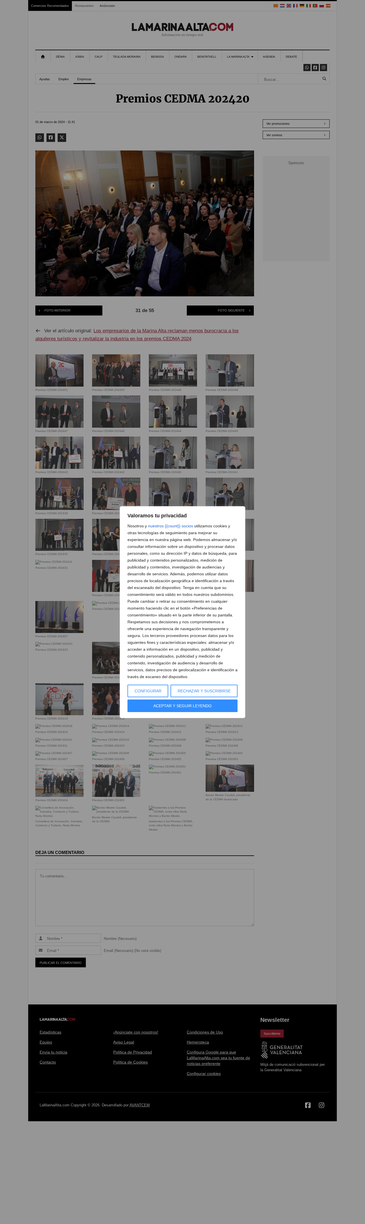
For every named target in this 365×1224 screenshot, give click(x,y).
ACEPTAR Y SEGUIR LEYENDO (182, 706)
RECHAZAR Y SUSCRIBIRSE (204, 691)
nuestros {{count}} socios (170, 526)
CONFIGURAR (148, 691)
